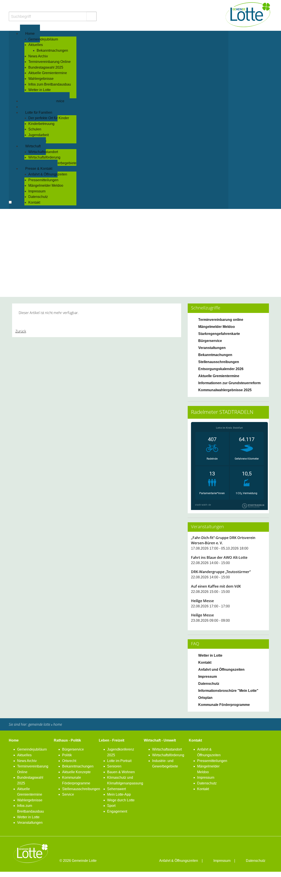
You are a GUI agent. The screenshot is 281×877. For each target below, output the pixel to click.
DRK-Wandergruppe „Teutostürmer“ (221, 571)
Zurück (20, 331)
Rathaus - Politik (67, 740)
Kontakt (195, 740)
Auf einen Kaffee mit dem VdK (216, 586)
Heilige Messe (202, 600)
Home (14, 740)
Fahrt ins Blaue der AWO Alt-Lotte (219, 557)
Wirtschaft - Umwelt (160, 740)
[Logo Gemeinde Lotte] (248, 14)
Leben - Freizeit (111, 740)
